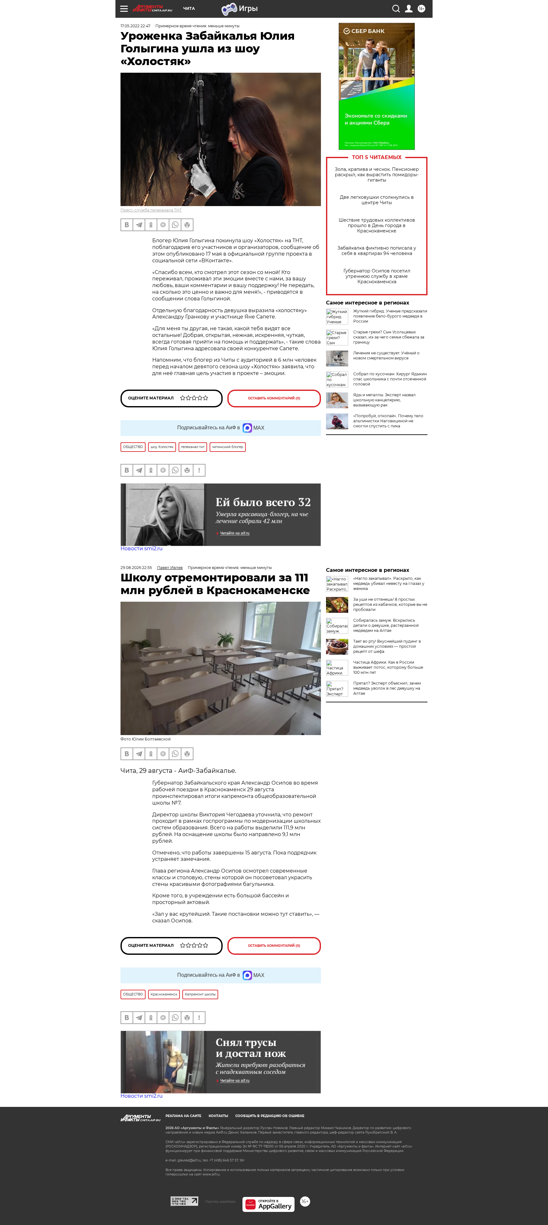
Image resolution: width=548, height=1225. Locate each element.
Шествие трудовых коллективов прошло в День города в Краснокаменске (377, 226)
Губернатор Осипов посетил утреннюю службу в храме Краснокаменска (376, 276)
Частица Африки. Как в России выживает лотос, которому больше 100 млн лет (388, 667)
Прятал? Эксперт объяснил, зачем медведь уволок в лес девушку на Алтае (387, 688)
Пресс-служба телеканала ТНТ (151, 210)
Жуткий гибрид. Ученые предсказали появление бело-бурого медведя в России (390, 316)
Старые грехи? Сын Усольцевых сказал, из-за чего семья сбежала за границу (388, 337)
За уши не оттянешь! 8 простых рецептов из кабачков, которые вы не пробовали (390, 604)
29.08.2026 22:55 (136, 567)
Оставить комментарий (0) (274, 398)
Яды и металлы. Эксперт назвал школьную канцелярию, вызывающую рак (384, 399)
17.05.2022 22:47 (135, 25)
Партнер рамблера (220, 1201)
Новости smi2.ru (142, 549)
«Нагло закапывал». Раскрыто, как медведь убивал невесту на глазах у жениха (388, 583)
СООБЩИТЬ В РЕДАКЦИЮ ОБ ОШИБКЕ (269, 1116)
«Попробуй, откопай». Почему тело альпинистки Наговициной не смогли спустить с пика (388, 420)
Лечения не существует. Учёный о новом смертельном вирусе (386, 355)
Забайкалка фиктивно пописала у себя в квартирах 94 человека (376, 250)
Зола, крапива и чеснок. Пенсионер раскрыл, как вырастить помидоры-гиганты (377, 175)
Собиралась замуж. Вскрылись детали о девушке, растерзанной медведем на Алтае (386, 625)
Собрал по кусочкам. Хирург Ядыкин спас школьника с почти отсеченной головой (390, 379)
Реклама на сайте (183, 1116)
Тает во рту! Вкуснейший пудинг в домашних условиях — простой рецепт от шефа (387, 646)
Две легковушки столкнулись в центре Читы (377, 200)
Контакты (218, 1116)
